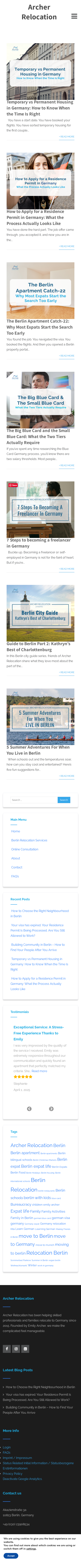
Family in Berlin (22, 1218)
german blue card (42, 1218)
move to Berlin (36, 1236)
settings (31, 1549)
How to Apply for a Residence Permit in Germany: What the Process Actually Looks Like (35, 217)
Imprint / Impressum (17, 1458)
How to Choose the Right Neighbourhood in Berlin (40, 1387)
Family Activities (53, 1211)
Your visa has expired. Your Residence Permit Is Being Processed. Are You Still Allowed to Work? (38, 930)
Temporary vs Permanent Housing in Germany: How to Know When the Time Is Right (40, 108)
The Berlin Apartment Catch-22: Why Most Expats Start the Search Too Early (40, 327)
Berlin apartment (25, 1153)
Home (15, 831)
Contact (16, 867)
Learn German (24, 1229)
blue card (56, 1198)
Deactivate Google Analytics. (22, 1479)
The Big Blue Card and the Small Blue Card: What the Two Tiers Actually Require (38, 436)
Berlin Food (18, 1172)
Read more (39, 1071)
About (15, 858)
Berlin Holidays (33, 1173)
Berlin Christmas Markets (45, 1160)
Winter (32, 1265)
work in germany (45, 1265)
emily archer (51, 1204)
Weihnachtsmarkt (19, 1265)
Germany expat (32, 1224)
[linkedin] (25, 1349)
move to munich (45, 1245)
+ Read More (66, 136)
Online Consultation (24, 849)
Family (35, 1211)
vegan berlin (54, 1260)
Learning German (45, 1229)
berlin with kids (37, 1197)
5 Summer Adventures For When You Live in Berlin (38, 750)
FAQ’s (15, 876)
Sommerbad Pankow (21, 1260)
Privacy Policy (12, 1473)
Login (7, 1447)
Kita (13, 1229)
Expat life (20, 1211)
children (37, 1204)
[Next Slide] (51, 1109)
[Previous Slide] (29, 1109)
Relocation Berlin (47, 1253)
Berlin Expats (59, 1166)
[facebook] (7, 1349)
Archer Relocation (39, 11)
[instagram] (16, 1349)
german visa (61, 1218)
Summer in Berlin (40, 1260)
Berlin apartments (48, 1153)
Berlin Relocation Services (29, 840)
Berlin (59, 1145)
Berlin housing (47, 1173)
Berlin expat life (36, 1166)
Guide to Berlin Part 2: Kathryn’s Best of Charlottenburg (38, 646)
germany (17, 1223)
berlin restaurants (46, 1191)
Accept (11, 1555)
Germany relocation (53, 1223)
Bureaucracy (21, 1204)
